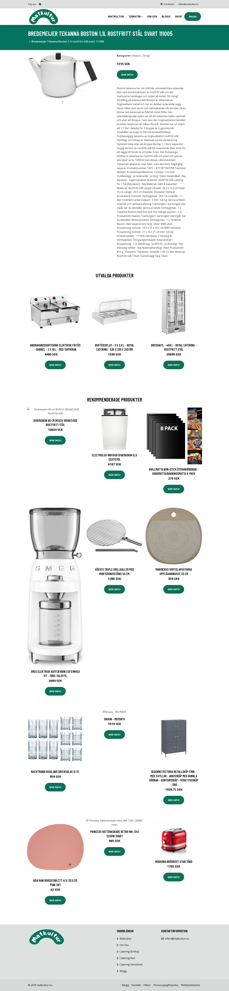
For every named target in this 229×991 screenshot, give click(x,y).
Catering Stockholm (131, 964)
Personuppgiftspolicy (165, 985)
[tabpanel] (62, 76)
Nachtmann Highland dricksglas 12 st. (55, 771)
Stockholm (169, 4)
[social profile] (40, 4)
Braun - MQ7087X (114, 719)
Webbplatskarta (190, 985)
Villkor (147, 985)
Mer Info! (127, 74)
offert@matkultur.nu (188, 4)
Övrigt (146, 55)
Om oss (152, 16)
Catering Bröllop (129, 951)
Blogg (166, 16)
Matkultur (116, 16)
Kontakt (136, 985)
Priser (192, 16)
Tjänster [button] (135, 16)
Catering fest (127, 958)
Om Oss (124, 945)
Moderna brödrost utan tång (173, 861)
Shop (178, 16)
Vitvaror (136, 55)
